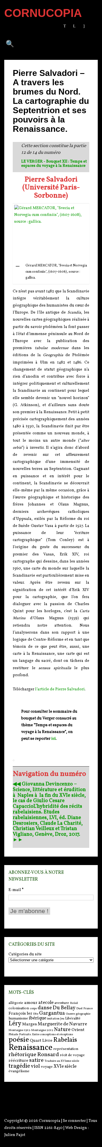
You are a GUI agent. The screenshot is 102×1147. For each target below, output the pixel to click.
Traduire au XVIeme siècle (61, 1061)
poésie (18, 1040)
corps (33, 1008)
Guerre (70, 1014)
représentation (65, 1049)
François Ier (20, 1014)
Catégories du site (25, 954)
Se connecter (74, 1121)
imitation (53, 1019)
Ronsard (48, 1055)
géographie (83, 1014)
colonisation (18, 1008)
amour (30, 1003)
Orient (77, 1030)
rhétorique (22, 1055)
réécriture (18, 1061)
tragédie (19, 1066)
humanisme (18, 1018)
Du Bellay (64, 1008)
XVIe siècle (65, 1066)
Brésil (74, 1003)
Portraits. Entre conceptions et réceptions (46, 1034)
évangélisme (18, 1071)
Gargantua (52, 1013)
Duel (79, 1008)
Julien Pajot (14, 1135)
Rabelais (65, 1040)
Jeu (62, 1019)
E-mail (16, 890)
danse (45, 1008)
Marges (29, 1024)
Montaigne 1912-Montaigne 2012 (30, 1030)
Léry (14, 1023)
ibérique (37, 1018)
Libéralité (72, 1018)
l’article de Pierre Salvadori (60, 689)
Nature (62, 1029)
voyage (47, 1066)
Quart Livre (41, 1041)
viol (35, 1066)
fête (35, 1014)
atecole (46, 1002)
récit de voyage (72, 1055)
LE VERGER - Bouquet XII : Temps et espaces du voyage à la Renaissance (54, 163)
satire (36, 1060)
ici (53, 738)
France (88, 1008)
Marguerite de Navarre (62, 1024)
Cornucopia (49, 1121)
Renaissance (30, 1048)
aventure (61, 1003)
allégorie (15, 1003)
